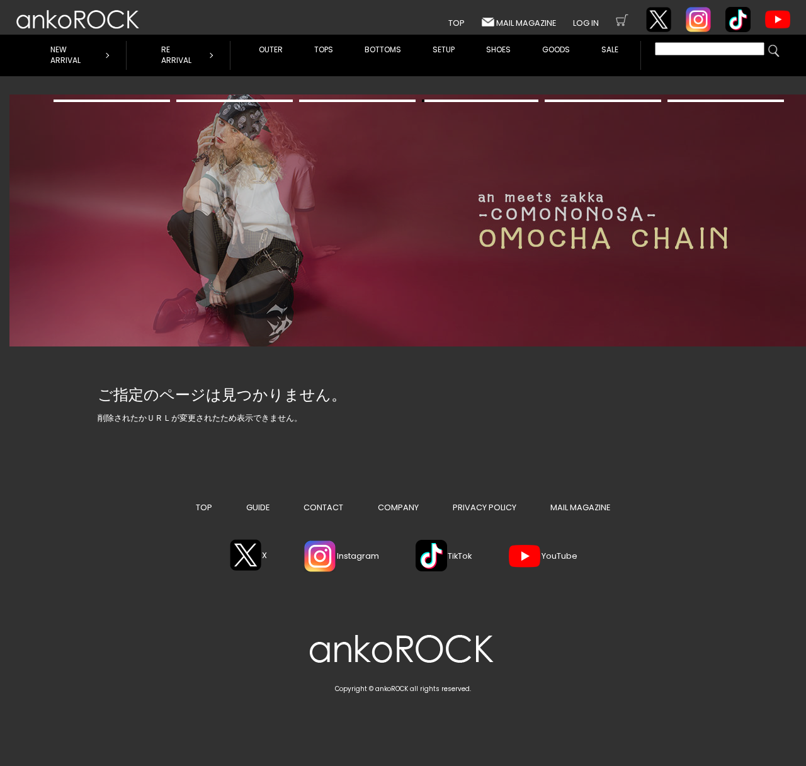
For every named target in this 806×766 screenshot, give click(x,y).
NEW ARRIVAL (65, 55)
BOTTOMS (383, 49)
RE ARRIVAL (176, 55)
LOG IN (586, 23)
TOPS (323, 49)
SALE (609, 49)
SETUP (444, 49)
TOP (456, 23)
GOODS (556, 49)
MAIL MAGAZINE (526, 23)
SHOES (498, 49)
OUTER (271, 49)
